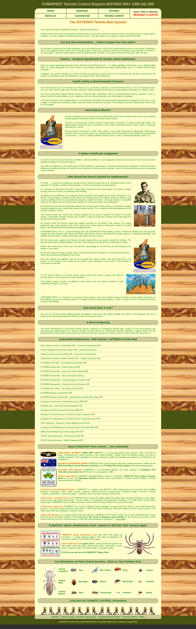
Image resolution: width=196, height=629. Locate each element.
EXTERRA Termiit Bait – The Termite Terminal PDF (62, 389)
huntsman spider (90, 548)
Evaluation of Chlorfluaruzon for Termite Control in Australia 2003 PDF (70, 427)
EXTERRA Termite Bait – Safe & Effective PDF (60, 367)
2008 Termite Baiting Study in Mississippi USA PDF (62, 432)
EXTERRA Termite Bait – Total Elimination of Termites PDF (65, 380)
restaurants (54, 492)
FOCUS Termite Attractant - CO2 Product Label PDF (62, 436)
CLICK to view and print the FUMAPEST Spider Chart (85, 552)
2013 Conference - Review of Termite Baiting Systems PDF (65, 423)
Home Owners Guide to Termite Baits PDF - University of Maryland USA (71, 345)
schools (152, 492)
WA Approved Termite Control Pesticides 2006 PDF (62, 410)
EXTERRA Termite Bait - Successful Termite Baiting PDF (64, 371)
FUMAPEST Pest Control (91, 446)
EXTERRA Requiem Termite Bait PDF (56, 393)
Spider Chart (88, 544)
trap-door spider (74, 548)
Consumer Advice (131, 168)
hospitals (86, 492)
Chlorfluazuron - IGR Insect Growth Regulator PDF (62, 406)
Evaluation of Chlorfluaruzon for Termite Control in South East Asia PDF (70, 419)
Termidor (139, 51)
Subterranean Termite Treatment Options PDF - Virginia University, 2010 (71, 358)
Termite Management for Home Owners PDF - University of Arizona (68, 350)
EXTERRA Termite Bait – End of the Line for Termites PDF (65, 384)
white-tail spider (79, 546)
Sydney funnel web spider (106, 544)
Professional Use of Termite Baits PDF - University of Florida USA (68, 354)
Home (142, 617)
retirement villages (130, 492)
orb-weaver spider (106, 548)
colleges (45, 494)
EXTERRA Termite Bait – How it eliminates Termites (62, 376)
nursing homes (114, 492)
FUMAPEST (58, 502)
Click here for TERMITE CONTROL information (98, 600)
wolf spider (110, 546)
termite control (118, 34)
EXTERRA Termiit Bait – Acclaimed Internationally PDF (64, 363)
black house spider (96, 546)
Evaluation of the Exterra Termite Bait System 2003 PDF (64, 401)
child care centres (99, 492)
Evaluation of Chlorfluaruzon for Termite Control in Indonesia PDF (68, 414)
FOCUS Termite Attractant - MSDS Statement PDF (62, 440)
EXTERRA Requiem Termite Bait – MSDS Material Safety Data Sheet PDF (72, 397)
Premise (149, 51)
